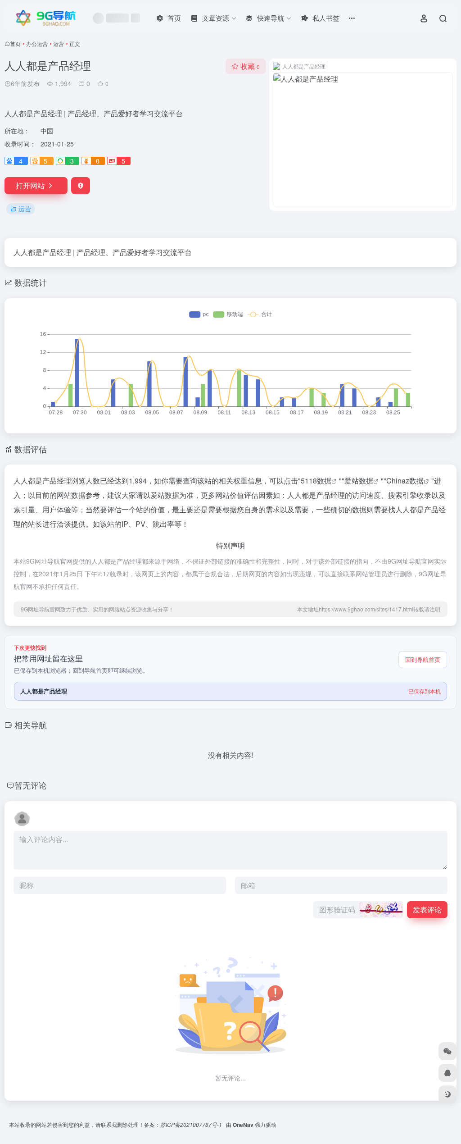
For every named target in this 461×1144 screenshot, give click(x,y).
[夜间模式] (447, 1094)
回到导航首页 (422, 659)
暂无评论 (30, 785)
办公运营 (37, 43)
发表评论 (427, 909)
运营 (58, 43)
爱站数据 (358, 480)
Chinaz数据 (405, 480)
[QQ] (447, 1073)
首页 (15, 43)
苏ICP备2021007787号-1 (191, 1124)
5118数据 (316, 480)
